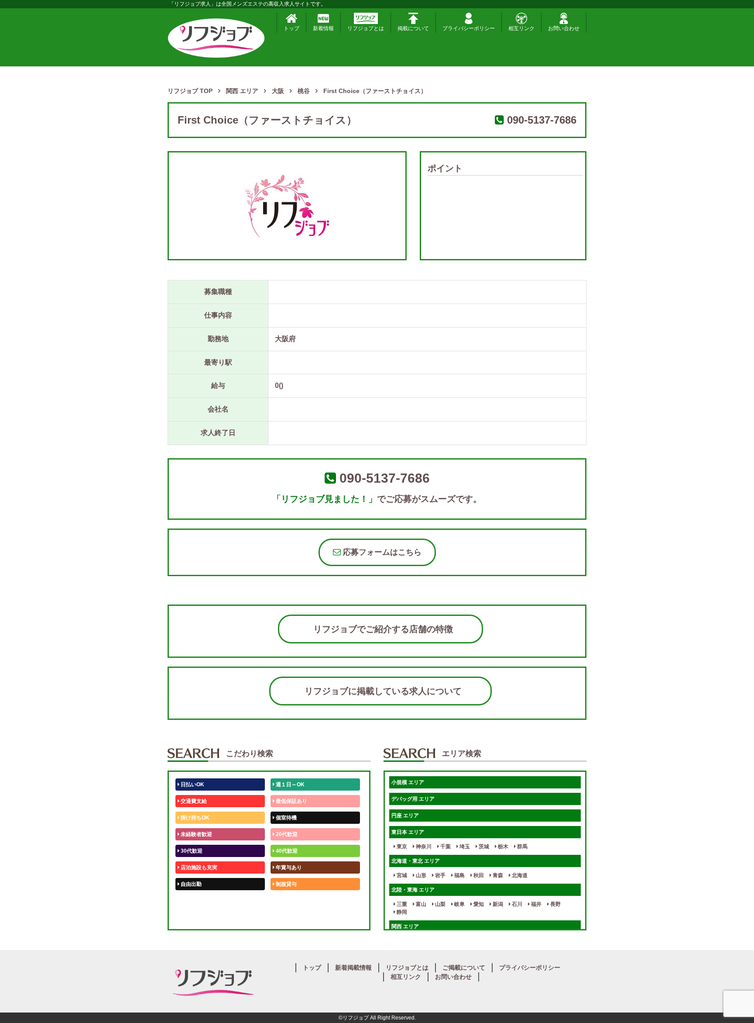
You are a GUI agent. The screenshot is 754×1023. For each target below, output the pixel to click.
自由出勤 (190, 884)
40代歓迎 (286, 851)
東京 (401, 846)
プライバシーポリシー (468, 28)
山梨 (440, 904)
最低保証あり (290, 801)
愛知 (478, 904)
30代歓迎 (190, 851)
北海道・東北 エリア (415, 861)
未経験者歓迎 (195, 834)
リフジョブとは (365, 28)
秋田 (478, 875)
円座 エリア (405, 815)
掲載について (413, 28)
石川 (516, 904)
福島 (459, 875)
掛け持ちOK (194, 818)
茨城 (483, 846)
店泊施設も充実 (198, 867)
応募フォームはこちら (381, 552)
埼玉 (464, 846)
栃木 (502, 846)
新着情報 (323, 28)
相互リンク (521, 28)
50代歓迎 (190, 901)
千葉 (445, 846)
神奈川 (423, 846)
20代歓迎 (286, 834)
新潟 (497, 904)
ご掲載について (463, 967)
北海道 (519, 875)
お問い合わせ (563, 28)
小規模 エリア (407, 782)
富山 (420, 904)
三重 (401, 904)
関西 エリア (405, 926)
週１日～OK (289, 784)
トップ (291, 28)
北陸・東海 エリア (413, 890)
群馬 (522, 846)
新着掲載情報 (353, 967)
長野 (555, 904)
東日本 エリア (407, 832)
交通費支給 (193, 801)
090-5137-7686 (541, 120)
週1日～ (284, 917)
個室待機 (285, 818)
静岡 (401, 912)
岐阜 (459, 904)
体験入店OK (194, 917)
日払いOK (191, 784)
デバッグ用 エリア (413, 799)
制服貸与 (285, 884)
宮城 (401, 875)
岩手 (440, 875)
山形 (420, 875)
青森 (497, 875)
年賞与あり (288, 867)
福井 (536, 904)
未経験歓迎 (288, 901)
